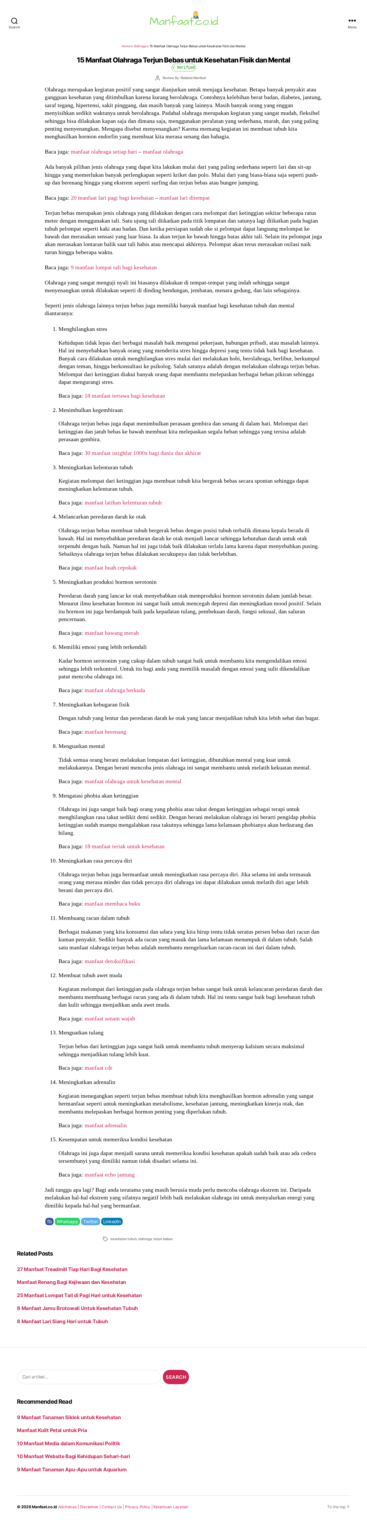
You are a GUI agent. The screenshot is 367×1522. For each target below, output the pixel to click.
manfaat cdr (98, 1068)
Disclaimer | (91, 1507)
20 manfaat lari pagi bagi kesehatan (112, 198)
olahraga (145, 1239)
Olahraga (140, 46)
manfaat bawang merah (112, 633)
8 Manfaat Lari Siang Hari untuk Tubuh (62, 1321)
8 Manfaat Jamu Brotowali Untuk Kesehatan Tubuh (77, 1308)
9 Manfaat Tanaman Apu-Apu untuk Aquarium (72, 1469)
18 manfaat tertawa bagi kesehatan (125, 395)
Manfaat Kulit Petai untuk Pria (52, 1430)
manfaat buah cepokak (111, 567)
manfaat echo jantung (110, 1174)
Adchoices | (69, 1507)
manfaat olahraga (163, 151)
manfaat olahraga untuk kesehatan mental (133, 781)
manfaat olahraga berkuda (115, 690)
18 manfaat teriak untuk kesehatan (125, 846)
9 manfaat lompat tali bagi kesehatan (114, 267)
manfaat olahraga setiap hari (104, 151)
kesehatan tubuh (123, 1239)
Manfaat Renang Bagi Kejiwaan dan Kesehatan (71, 1282)
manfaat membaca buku (112, 903)
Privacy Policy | (139, 1507)
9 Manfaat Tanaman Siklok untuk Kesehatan (69, 1417)
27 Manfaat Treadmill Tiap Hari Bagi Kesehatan (72, 1269)
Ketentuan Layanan (170, 1507)
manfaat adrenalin (106, 1125)
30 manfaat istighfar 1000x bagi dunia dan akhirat (143, 453)
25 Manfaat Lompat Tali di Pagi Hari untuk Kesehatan (79, 1295)
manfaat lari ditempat (184, 198)
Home (126, 46)
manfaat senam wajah (110, 1018)
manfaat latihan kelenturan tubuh (123, 502)
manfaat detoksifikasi (110, 961)
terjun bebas (163, 1239)
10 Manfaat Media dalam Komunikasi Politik (68, 1443)
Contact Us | (113, 1507)
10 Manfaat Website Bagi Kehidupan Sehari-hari (73, 1456)
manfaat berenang (105, 731)
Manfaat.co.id (44, 1507)
